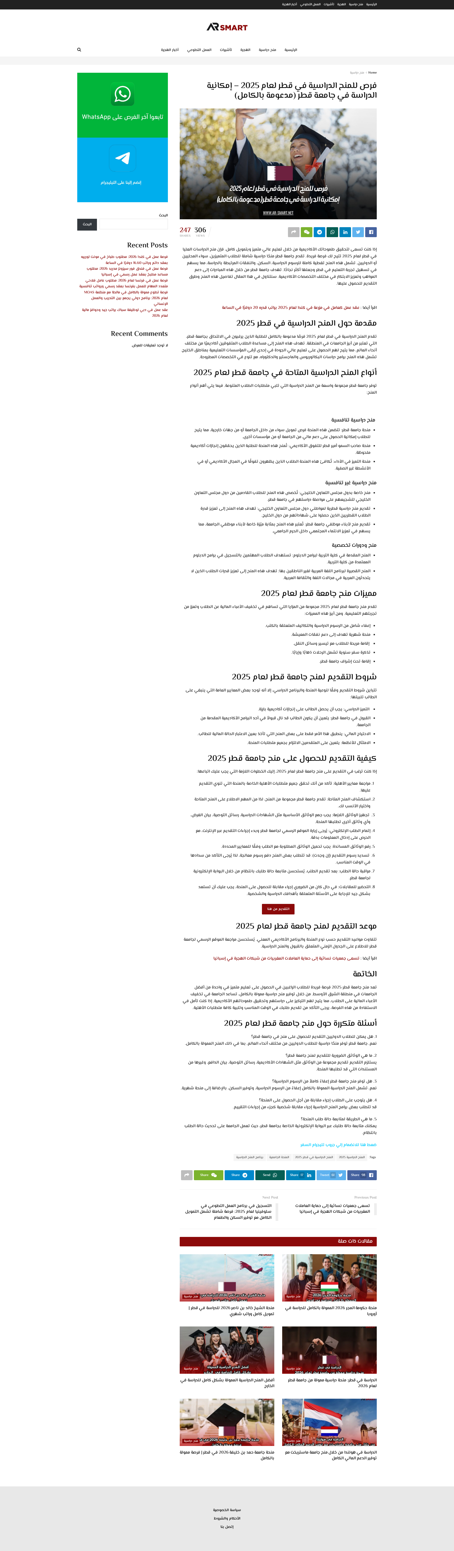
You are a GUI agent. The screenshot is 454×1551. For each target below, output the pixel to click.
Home (372, 72)
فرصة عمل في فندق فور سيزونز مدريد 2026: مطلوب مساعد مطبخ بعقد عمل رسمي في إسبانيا (127, 272)
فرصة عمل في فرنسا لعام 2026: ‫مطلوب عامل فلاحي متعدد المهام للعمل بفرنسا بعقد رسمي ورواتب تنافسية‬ (123, 283)
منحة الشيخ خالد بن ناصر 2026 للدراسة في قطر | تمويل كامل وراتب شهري (231, 1311)
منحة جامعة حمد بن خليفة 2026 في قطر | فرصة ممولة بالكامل (227, 1455)
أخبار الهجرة (289, 4)
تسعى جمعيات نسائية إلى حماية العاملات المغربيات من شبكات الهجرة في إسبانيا (286, 958)
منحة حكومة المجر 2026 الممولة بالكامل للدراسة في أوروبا (331, 1311)
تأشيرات (329, 4)
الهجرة (341, 4)
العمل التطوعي (310, 4)
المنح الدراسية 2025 (352, 1157)
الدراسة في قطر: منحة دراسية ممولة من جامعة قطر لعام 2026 (332, 1383)
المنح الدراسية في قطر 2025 (314, 1157)
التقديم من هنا (278, 909)
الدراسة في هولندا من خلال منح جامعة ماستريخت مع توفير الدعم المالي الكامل (331, 1455)
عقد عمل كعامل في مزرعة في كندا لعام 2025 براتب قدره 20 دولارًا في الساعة (290, 308)
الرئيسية (371, 4)
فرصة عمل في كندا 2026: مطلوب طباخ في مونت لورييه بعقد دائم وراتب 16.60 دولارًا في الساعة (124, 260)
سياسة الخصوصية (227, 1510)
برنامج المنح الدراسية (249, 1157)
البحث (163, 215)
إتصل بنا (227, 1527)
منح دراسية (356, 4)
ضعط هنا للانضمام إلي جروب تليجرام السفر (339, 1145)
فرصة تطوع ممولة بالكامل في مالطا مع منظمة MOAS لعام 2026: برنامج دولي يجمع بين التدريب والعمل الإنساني (126, 298)
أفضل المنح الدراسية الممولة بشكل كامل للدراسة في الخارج (227, 1383)
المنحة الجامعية (279, 1157)
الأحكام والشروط (227, 1519)
